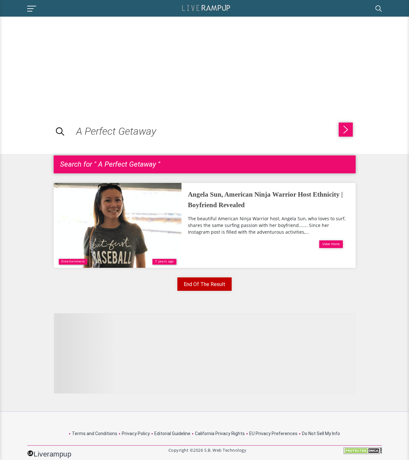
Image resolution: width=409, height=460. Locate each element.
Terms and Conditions (94, 433)
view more (331, 243)
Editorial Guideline (172, 433)
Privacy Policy (136, 433)
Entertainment (73, 261)
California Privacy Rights (220, 433)
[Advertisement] (53, 61)
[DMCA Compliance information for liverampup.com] (362, 452)
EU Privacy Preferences (273, 433)
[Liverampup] (206, 7)
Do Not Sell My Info (321, 433)
